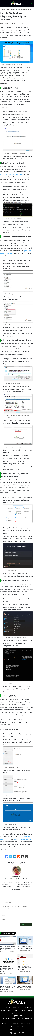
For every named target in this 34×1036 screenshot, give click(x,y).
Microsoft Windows (11, 9)
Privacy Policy (21, 1008)
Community (12, 1008)
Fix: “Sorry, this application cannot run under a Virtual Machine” (8, 948)
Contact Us (25, 1013)
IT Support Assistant (10, 878)
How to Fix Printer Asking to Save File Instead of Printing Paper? (7, 987)
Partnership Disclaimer (13, 1013)
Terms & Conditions (12, 1010)
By (1, 23)
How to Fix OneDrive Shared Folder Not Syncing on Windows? (24, 967)
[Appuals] (17, 3)
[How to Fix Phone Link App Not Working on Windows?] (25, 940)
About (5, 1008)
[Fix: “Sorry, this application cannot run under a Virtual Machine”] (8, 940)
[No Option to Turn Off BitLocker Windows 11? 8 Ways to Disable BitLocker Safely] (8, 959)
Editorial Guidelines (26, 1010)
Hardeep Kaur (4, 23)
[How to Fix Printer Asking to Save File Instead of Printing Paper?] (8, 980)
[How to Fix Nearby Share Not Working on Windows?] (25, 980)
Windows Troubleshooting (24, 9)
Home (3, 9)
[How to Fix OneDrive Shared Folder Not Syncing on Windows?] (25, 959)
